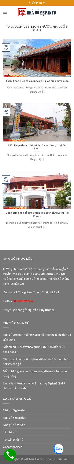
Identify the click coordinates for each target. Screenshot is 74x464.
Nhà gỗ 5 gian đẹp (14, 417)
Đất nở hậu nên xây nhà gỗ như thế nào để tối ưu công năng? (34, 349)
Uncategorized (12, 446)
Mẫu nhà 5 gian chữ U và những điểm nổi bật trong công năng (35, 373)
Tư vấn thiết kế (13, 439)
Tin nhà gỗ (9, 432)
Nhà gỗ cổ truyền (14, 425)
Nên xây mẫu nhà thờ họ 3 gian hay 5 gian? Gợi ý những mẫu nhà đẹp (34, 385)
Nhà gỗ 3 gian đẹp (14, 410)
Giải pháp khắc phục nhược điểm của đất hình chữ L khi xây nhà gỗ (36, 361)
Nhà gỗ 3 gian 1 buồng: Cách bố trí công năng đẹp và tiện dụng (37, 337)
